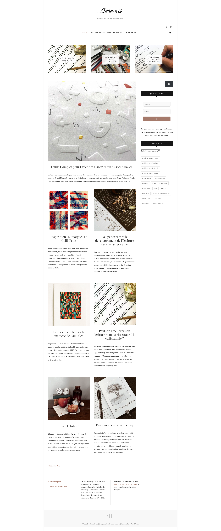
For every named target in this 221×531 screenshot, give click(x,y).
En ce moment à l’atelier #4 (114, 425)
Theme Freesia (114, 524)
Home (84, 33)
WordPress (135, 524)
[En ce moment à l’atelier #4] (114, 398)
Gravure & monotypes (161, 193)
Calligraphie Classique (150, 163)
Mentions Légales (54, 482)
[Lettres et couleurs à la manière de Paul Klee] (69, 304)
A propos (131, 33)
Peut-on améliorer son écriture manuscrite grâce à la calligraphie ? (114, 334)
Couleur (145, 183)
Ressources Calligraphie (105, 33)
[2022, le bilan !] (69, 398)
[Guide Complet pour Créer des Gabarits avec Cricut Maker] (92, 121)
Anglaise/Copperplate (150, 158)
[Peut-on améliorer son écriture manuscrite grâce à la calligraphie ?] (114, 304)
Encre (163, 188)
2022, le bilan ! (69, 426)
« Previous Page (54, 466)
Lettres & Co (57, 31)
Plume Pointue (158, 203)
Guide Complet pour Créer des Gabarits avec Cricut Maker (91, 167)
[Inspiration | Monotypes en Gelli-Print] (69, 210)
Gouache (145, 193)
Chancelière (146, 178)
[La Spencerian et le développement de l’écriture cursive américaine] (114, 210)
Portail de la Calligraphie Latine (125, 484)
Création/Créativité (159, 183)
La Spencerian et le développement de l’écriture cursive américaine (114, 240)
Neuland (145, 203)
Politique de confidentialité (57, 486)
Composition (160, 178)
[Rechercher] (169, 84)
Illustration (146, 198)
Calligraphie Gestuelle (150, 168)
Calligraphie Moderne (150, 173)
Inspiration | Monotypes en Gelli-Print (69, 238)
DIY (155, 188)
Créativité (146, 188)
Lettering (158, 198)
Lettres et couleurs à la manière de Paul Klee (69, 334)
